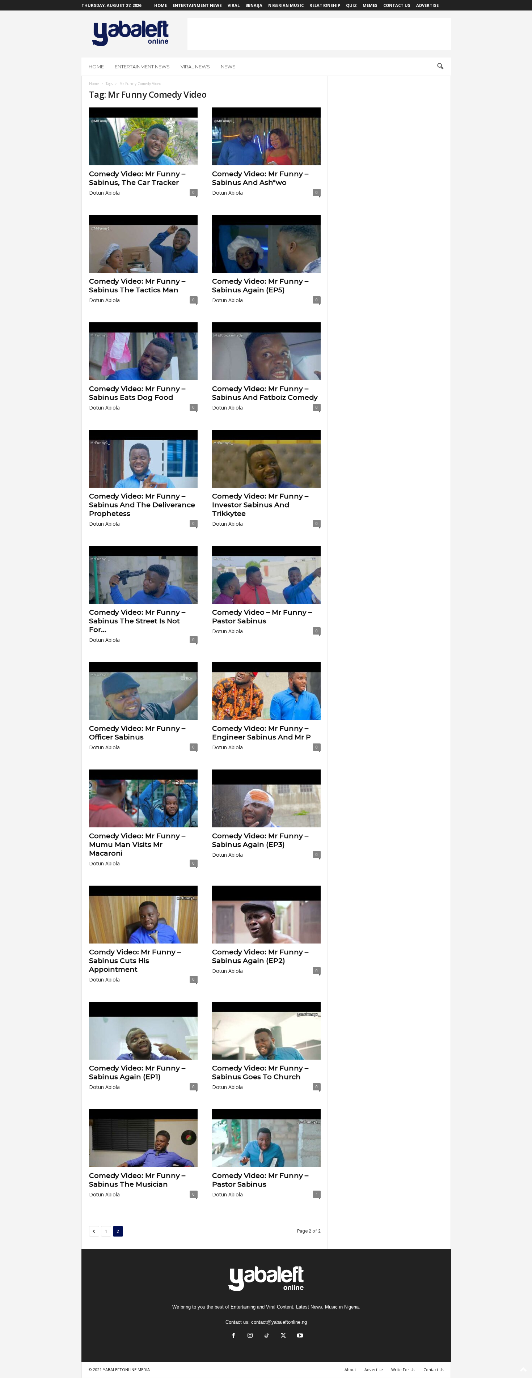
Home (160, 5)
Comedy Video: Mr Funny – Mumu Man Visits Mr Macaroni (137, 844)
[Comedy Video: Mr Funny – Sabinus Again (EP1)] (143, 1031)
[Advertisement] (319, 34)
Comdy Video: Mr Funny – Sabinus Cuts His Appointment (135, 961)
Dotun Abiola (104, 192)
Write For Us (403, 1369)
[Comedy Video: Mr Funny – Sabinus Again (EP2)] (266, 915)
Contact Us (396, 5)
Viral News (195, 66)
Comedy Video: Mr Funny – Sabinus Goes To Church (260, 1072)
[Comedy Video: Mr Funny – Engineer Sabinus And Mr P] (266, 691)
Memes (370, 5)
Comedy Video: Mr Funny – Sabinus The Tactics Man (137, 285)
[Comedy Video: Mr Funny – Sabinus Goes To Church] (266, 1031)
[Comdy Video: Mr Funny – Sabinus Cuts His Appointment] (143, 915)
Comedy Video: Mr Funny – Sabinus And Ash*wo (260, 178)
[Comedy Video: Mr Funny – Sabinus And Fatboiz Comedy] (266, 351)
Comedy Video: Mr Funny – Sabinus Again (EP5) (260, 285)
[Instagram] (250, 1336)
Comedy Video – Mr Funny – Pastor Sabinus (262, 616)
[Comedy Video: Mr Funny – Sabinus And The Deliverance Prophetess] (143, 459)
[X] (283, 1336)
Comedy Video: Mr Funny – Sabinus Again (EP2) (260, 956)
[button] (440, 67)
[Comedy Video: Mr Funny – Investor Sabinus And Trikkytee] (266, 459)
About (350, 1369)
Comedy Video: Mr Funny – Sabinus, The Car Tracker (137, 178)
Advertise (427, 5)
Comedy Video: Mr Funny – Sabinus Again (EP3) (260, 840)
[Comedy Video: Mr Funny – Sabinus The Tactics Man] (143, 244)
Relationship (324, 5)
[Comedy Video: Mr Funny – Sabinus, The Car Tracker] (143, 136)
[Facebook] (233, 1336)
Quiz (351, 5)
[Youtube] (299, 1336)
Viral (234, 5)
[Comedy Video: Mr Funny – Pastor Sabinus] (266, 1138)
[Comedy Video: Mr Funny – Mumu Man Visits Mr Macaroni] (143, 798)
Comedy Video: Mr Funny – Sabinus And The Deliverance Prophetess (142, 505)
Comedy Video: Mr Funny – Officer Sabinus (137, 732)
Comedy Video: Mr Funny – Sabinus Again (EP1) (137, 1072)
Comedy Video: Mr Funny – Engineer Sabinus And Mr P (261, 732)
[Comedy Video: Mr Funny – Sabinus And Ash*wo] (266, 136)
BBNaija (253, 5)
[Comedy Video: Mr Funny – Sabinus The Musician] (143, 1138)
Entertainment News (197, 5)
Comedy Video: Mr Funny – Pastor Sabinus (260, 1179)
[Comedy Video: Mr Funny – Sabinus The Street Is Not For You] (143, 575)
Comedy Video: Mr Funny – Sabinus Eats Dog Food (137, 393)
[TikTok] (266, 1336)
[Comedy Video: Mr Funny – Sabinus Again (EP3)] (266, 798)
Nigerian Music (286, 5)
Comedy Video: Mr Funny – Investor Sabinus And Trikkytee (260, 505)
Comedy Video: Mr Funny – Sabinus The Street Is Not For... (137, 621)
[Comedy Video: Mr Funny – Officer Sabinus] (143, 691)
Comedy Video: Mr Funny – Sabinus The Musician (137, 1179)
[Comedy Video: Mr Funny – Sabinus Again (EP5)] (266, 244)
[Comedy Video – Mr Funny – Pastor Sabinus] (266, 575)
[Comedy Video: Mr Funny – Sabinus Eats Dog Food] (143, 351)
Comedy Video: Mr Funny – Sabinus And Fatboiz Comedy (265, 393)
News (228, 66)
